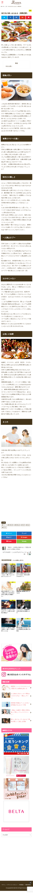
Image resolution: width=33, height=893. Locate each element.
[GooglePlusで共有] (23, 17)
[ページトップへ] (30, 882)
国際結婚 (18, 525)
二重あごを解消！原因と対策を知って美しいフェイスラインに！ (20, 712)
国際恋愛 (11, 525)
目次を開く (9, 66)
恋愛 (4, 522)
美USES (16, 887)
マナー (4, 525)
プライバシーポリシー (12, 884)
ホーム (4, 884)
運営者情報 (28, 884)
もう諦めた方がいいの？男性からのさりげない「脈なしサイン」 (20, 696)
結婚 (28, 525)
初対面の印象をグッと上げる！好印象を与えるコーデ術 (20, 704)
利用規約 (22, 884)
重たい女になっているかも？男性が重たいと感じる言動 (20, 720)
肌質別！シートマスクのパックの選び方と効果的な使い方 (20, 687)
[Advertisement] (16, 499)
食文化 (4, 527)
